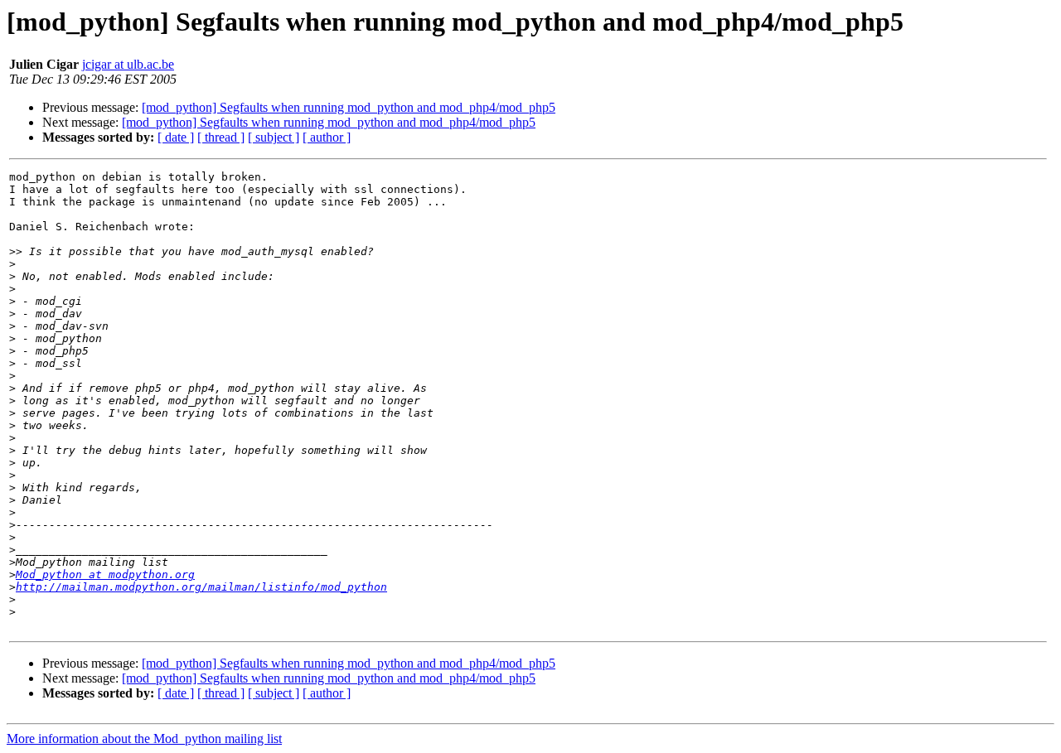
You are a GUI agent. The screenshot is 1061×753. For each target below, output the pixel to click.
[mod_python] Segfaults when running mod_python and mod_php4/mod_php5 (348, 107)
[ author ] (327, 137)
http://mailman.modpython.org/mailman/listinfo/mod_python (201, 587)
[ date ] (175, 137)
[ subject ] (273, 137)
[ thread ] (221, 137)
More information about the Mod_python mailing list (144, 738)
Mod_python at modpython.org (105, 574)
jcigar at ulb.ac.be (128, 64)
